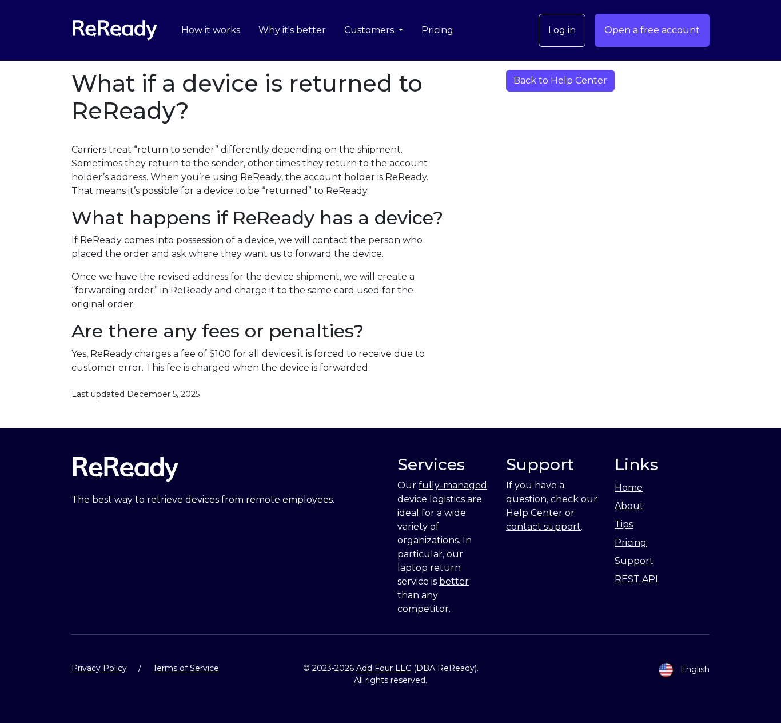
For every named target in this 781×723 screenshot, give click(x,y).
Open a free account (652, 30)
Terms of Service (186, 668)
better (454, 581)
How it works (210, 30)
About (629, 505)
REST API (636, 579)
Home (629, 487)
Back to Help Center (560, 80)
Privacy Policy (99, 668)
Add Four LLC (383, 668)
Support (634, 560)
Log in (562, 30)
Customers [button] (370, 30)
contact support (543, 526)
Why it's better (292, 30)
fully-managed (453, 485)
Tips (624, 524)
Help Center (534, 512)
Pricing (437, 30)
